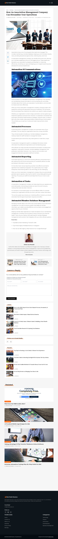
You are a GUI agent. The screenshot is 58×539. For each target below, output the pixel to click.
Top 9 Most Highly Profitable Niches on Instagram (26, 225)
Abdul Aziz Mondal (11, 17)
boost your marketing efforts (32, 195)
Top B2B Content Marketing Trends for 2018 (24, 222)
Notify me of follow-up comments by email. (16, 277)
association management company (30, 107)
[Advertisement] (29, 481)
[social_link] (7, 341)
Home (7, 10)
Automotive (45, 521)
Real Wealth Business (11, 536)
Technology (11, 10)
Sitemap (6, 527)
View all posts (29, 254)
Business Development (48, 525)
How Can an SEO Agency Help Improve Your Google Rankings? (30, 228)
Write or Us (7, 521)
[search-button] (49, 2)
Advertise (7, 523)
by (16, 312)
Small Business (46, 523)
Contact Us (7, 519)
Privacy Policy (8, 525)
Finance (44, 519)
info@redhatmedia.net (9, 506)
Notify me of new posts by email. (14, 278)
